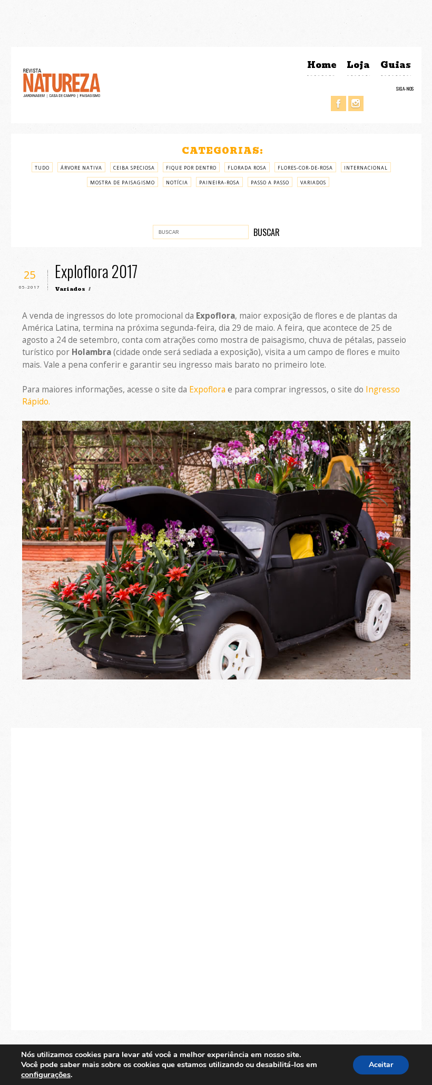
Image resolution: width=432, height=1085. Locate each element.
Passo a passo (270, 182)
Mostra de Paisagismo (122, 182)
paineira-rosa (219, 182)
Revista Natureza (61, 82)
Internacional (366, 167)
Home (321, 65)
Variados (313, 182)
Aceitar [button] (381, 1065)
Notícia (177, 182)
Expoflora (207, 389)
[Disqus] (216, 877)
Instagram (356, 103)
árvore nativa (81, 167)
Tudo (42, 167)
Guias (395, 65)
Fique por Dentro (191, 167)
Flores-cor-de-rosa (305, 167)
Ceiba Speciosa (134, 167)
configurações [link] (46, 1074)
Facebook (338, 103)
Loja (358, 65)
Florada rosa (247, 167)
